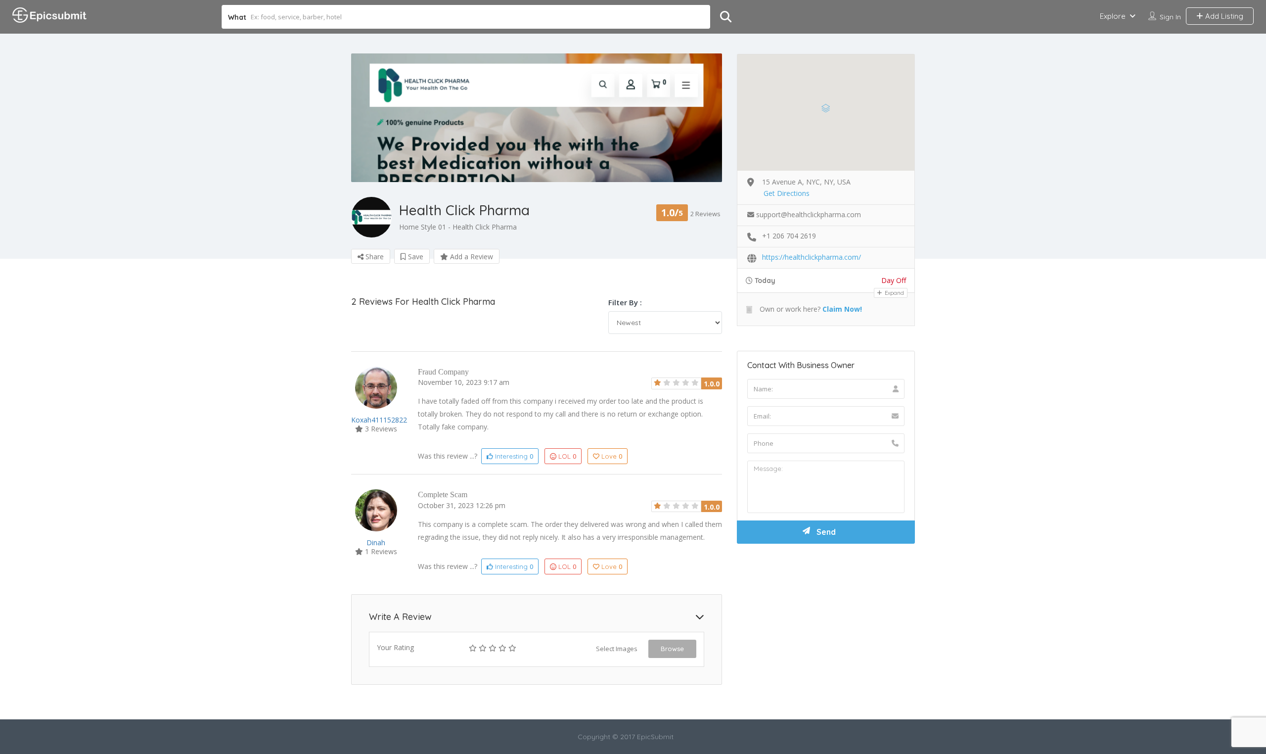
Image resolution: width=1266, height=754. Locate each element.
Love (611, 456)
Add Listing (1223, 16)
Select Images (616, 648)
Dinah (375, 542)
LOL (567, 456)
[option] (536, 117)
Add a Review (470, 256)
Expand (893, 292)
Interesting (513, 456)
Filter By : (625, 302)
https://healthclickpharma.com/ (811, 257)
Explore (1113, 16)
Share (373, 256)
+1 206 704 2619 (789, 235)
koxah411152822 (379, 419)
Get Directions (787, 193)
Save (414, 256)
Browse (672, 649)
